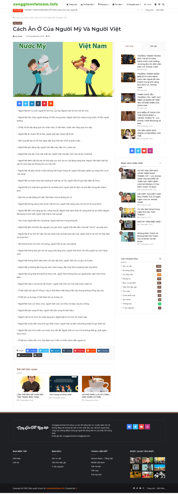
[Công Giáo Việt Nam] (35, 4)
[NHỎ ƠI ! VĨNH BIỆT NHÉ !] (128, 225)
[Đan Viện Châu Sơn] (159, 467)
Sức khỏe (126, 299)
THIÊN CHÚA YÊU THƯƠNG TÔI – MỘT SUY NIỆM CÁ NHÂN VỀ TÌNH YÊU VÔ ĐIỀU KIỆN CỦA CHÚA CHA (149, 100)
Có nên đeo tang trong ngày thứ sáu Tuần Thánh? (148, 212)
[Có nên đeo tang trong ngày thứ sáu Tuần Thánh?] (128, 213)
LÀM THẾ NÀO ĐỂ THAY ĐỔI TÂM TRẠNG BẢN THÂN (30, 395)
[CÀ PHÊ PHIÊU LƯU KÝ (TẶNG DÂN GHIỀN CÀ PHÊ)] (96, 384)
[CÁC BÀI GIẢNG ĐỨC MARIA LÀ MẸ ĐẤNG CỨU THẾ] (128, 134)
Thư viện (118, 4)
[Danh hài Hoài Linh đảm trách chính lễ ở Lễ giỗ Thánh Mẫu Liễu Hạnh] (147, 475)
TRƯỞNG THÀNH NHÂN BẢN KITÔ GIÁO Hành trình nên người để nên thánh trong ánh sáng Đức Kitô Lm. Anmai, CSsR (73, 10)
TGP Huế (95, 471)
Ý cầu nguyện (128, 308)
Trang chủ (72, 4)
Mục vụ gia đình (129, 283)
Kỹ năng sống (128, 270)
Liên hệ (16, 462)
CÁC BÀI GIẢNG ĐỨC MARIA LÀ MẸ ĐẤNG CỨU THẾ (149, 133)
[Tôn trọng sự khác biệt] (63, 384)
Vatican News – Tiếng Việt (102, 458)
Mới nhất (129, 46)
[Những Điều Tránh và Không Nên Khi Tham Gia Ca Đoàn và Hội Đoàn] (128, 237)
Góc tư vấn (28, 18)
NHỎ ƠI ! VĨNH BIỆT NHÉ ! (149, 222)
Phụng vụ (104, 4)
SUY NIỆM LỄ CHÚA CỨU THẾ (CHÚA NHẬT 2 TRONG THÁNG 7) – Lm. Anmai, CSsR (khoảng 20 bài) (149, 118)
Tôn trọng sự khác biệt (60, 394)
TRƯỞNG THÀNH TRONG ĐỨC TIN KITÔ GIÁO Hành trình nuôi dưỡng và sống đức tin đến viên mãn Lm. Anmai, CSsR (149, 61)
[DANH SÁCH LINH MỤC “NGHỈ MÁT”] (135, 475)
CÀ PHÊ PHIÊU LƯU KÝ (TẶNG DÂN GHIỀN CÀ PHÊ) (95, 395)
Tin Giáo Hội (88, 4)
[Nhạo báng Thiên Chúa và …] (159, 475)
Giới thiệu (160, 10)
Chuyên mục (133, 4)
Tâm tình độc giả (130, 287)
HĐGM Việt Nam (98, 462)
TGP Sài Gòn (96, 475)
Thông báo (127, 304)
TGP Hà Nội (96, 466)
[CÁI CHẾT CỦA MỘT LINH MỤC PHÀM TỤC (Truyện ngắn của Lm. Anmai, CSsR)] (128, 197)
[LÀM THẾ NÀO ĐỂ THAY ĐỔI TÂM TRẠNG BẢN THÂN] (31, 384)
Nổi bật (153, 46)
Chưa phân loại (129, 295)
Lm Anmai (18, 36)
